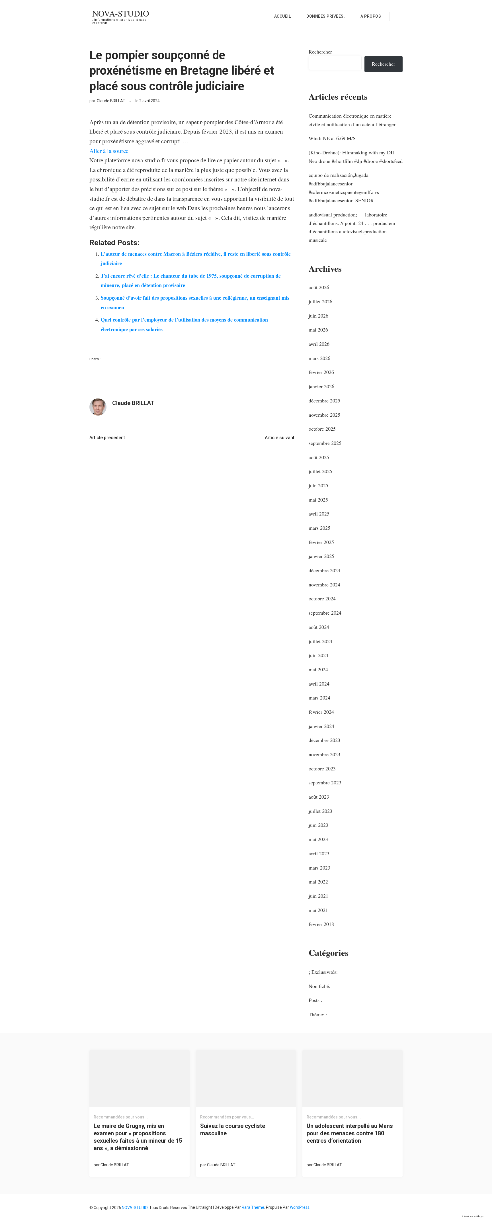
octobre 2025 (322, 428)
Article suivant (279, 437)
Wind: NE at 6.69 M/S (332, 138)
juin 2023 (318, 824)
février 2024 (321, 711)
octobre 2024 (322, 598)
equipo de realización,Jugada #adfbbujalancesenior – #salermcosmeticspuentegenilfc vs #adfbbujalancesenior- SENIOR (344, 187)
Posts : (95, 359)
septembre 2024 (325, 612)
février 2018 (321, 924)
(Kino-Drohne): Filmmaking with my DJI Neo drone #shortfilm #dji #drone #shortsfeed (356, 156)
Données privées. (325, 16)
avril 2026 (319, 343)
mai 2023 (318, 839)
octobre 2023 (322, 768)
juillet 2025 (320, 471)
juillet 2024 (320, 641)
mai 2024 (318, 669)
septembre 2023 (325, 782)
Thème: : (318, 1014)
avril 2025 (319, 513)
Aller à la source (108, 151)
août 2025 (319, 457)
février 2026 (321, 372)
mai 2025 (318, 499)
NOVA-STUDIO (120, 13)
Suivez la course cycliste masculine (232, 1129)
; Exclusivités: (323, 971)
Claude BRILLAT (111, 101)
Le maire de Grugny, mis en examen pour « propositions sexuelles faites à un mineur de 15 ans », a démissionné (138, 1137)
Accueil (282, 16)
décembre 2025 (324, 400)
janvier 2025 (321, 556)
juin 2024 (318, 655)
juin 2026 (318, 315)
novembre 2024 (324, 584)
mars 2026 (319, 358)
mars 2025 (319, 527)
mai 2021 (318, 910)
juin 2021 (318, 895)
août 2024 (319, 626)
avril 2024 (319, 683)
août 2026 (319, 287)
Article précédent (107, 437)
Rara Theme (253, 1207)
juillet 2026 (320, 301)
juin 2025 (318, 485)
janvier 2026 (321, 386)
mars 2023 (319, 867)
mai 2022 (318, 881)
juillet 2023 (320, 810)
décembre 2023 (324, 740)
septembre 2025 (325, 442)
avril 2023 (319, 853)
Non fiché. (319, 986)
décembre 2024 (324, 570)
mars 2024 (319, 697)
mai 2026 (318, 329)
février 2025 (321, 542)
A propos (370, 16)
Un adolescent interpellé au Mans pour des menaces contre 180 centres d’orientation (350, 1133)
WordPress (299, 1207)
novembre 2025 (324, 414)
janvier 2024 (321, 726)
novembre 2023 (324, 754)
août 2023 (319, 796)
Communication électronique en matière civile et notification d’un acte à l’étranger (352, 120)
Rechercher (320, 51)
